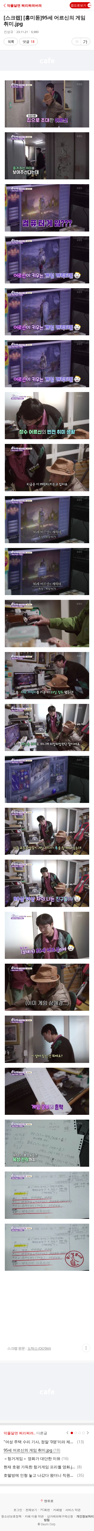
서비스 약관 (73, 1510)
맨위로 (49, 1501)
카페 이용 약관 (34, 1516)
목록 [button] (11, 41)
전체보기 (31, 1510)
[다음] (87, 1433)
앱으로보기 (78, 5)
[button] (24, 5)
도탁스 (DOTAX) (39, 1348)
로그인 (17, 1510)
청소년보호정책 (11, 1516)
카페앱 (57, 1510)
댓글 (28, 41)
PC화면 (45, 1510)
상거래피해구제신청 (60, 1516)
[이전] (67, 1433)
